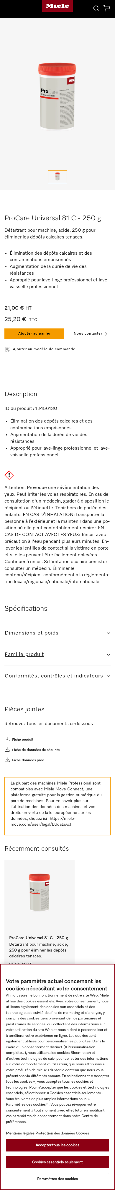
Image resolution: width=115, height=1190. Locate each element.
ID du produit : (19, 408)
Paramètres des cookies (57, 1179)
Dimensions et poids (32, 633)
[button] (19, 8)
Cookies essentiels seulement (57, 1162)
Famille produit (24, 654)
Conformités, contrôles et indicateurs (54, 676)
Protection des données (55, 1133)
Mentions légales (20, 1133)
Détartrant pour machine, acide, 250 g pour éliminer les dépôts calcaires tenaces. (39, 950)
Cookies (82, 1133)
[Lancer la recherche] (96, 8)
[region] (57, 1077)
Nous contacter (88, 334)
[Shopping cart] (107, 9)
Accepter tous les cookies (57, 1145)
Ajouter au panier (34, 334)
